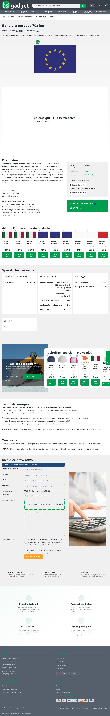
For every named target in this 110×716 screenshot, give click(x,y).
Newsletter (59, 668)
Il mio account (60, 658)
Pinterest (17, 708)
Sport (12, 16)
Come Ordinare (7, 686)
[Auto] (74, 673)
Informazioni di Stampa (9, 689)
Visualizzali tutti (32, 376)
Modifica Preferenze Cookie (100, 708)
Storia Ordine (60, 662)
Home (4, 16)
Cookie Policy (70, 708)
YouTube (36, 708)
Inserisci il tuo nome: (34, 469)
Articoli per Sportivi (25, 16)
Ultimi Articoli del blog (63, 692)
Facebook (4, 708)
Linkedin (11, 708)
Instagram (23, 708)
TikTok (30, 708)
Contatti (58, 689)
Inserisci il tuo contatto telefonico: (39, 486)
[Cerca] (83, 6)
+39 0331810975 (10, 671)
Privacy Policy (60, 708)
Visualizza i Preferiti (108, 353)
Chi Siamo (59, 686)
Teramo (86, 171)
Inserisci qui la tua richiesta (36, 513)
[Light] (71, 673)
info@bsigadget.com (9, 673)
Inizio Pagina (108, 362)
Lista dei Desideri (61, 665)
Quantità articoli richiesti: (35, 496)
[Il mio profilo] (99, 6)
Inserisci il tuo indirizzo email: (37, 481)
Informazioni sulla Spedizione (11, 692)
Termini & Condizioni (83, 708)
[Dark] (77, 673)
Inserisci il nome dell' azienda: (36, 475)
